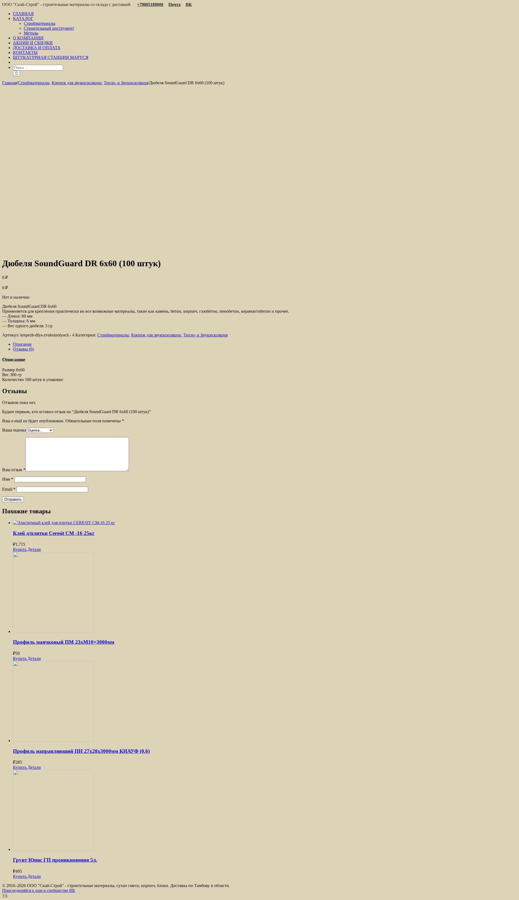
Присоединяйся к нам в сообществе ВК (38, 890)
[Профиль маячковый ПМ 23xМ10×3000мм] (265, 593)
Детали (33, 549)
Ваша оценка (14, 430)
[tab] (265, 344)
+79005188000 (150, 4)
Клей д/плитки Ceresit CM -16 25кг (54, 533)
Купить (19, 549)
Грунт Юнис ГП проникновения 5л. (55, 860)
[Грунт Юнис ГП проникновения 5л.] (265, 811)
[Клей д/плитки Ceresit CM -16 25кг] (265, 522)
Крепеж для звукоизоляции (156, 335)
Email (8, 489)
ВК (189, 4)
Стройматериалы (113, 335)
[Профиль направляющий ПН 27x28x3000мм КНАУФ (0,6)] (265, 702)
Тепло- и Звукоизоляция (205, 335)
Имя (7, 479)
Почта (174, 4)
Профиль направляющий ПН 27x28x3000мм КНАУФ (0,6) (81, 751)
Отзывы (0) (23, 349)
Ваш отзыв (13, 469)
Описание (22, 344)
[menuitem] (265, 13)
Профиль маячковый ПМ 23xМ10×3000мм (63, 642)
